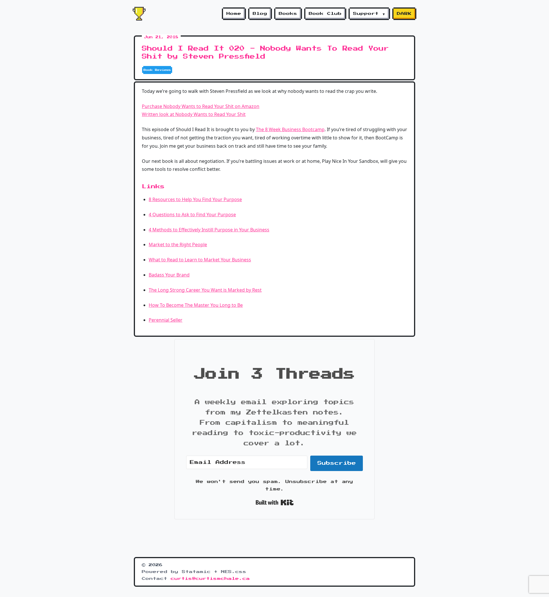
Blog (260, 13)
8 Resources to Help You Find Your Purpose (195, 199)
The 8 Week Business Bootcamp (290, 129)
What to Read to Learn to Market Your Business (200, 260)
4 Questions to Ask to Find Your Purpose (192, 214)
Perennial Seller (165, 320)
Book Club (325, 13)
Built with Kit (275, 502)
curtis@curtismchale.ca (210, 578)
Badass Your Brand (169, 275)
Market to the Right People (178, 244)
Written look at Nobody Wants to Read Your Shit (194, 114)
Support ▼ (369, 13)
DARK (404, 13)
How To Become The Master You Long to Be (196, 305)
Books (288, 13)
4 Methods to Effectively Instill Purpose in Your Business (209, 230)
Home (233, 13)
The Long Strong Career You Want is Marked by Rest (205, 290)
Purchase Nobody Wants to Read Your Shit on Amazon (200, 106)
